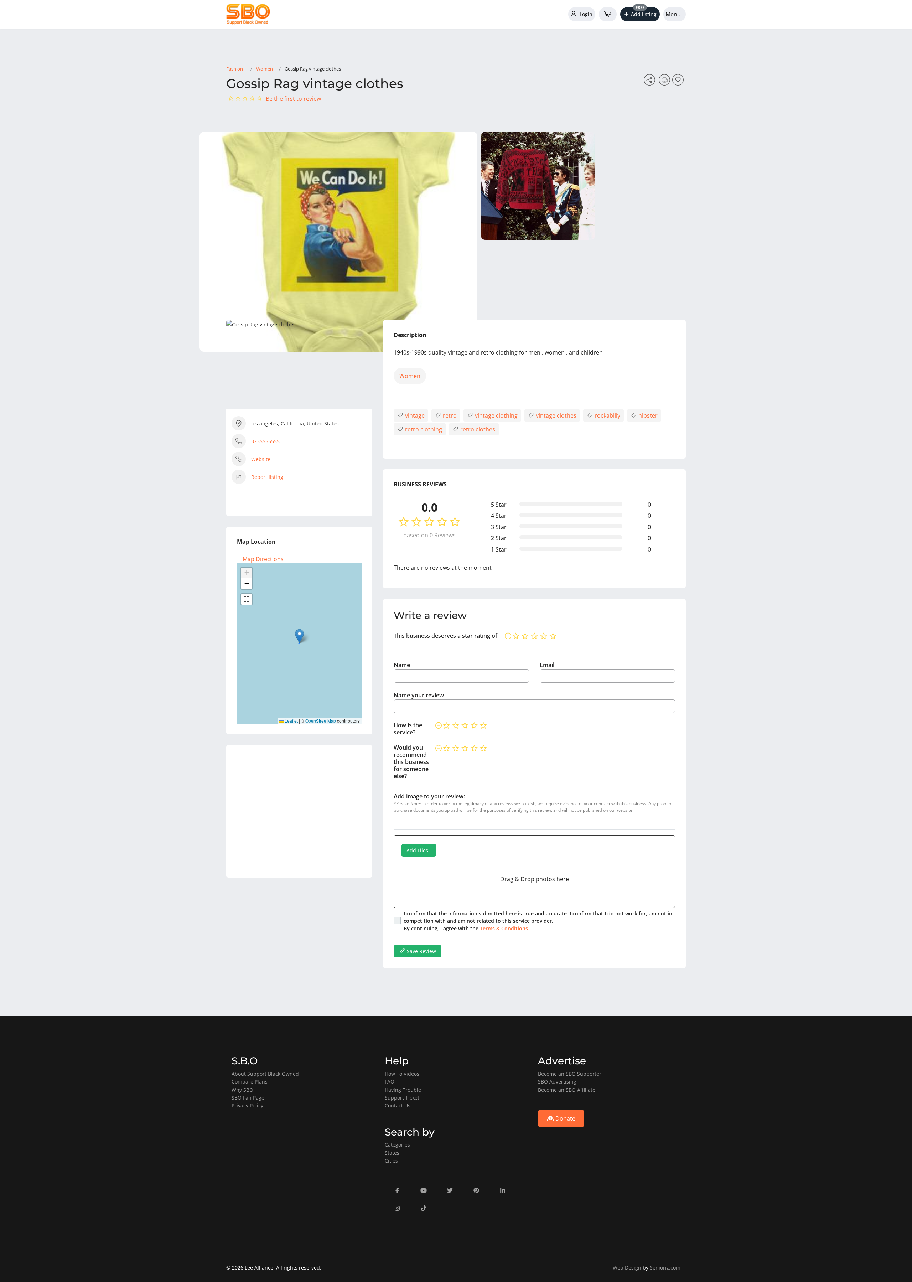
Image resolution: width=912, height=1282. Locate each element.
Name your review (419, 695)
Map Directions (263, 559)
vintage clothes (555, 415)
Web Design (627, 1267)
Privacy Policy (247, 1105)
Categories (397, 1144)
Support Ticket (402, 1097)
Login (585, 14)
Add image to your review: (429, 796)
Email (547, 665)
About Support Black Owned (265, 1073)
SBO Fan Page (248, 1097)
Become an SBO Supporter (569, 1073)
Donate (564, 1118)
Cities (391, 1160)
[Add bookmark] (679, 82)
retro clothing (423, 429)
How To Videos (402, 1073)
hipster (647, 415)
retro (449, 415)
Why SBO (242, 1089)
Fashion (234, 69)
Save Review (420, 951)
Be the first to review (293, 98)
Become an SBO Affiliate (566, 1089)
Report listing (267, 477)
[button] (640, 14)
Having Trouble (403, 1089)
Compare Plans (250, 1081)
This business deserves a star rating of (445, 636)
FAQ (389, 1081)
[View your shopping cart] (608, 14)
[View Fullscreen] (246, 599)
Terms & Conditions (504, 928)
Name (402, 665)
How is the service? (408, 729)
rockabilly (606, 415)
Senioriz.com (665, 1267)
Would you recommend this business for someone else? (411, 762)
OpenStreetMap (320, 721)
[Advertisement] (299, 811)
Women (264, 69)
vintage (414, 415)
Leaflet (291, 721)
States (392, 1152)
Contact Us (397, 1105)
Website (260, 459)
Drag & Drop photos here (534, 879)
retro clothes (477, 429)
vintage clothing (495, 415)
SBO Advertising (557, 1081)
